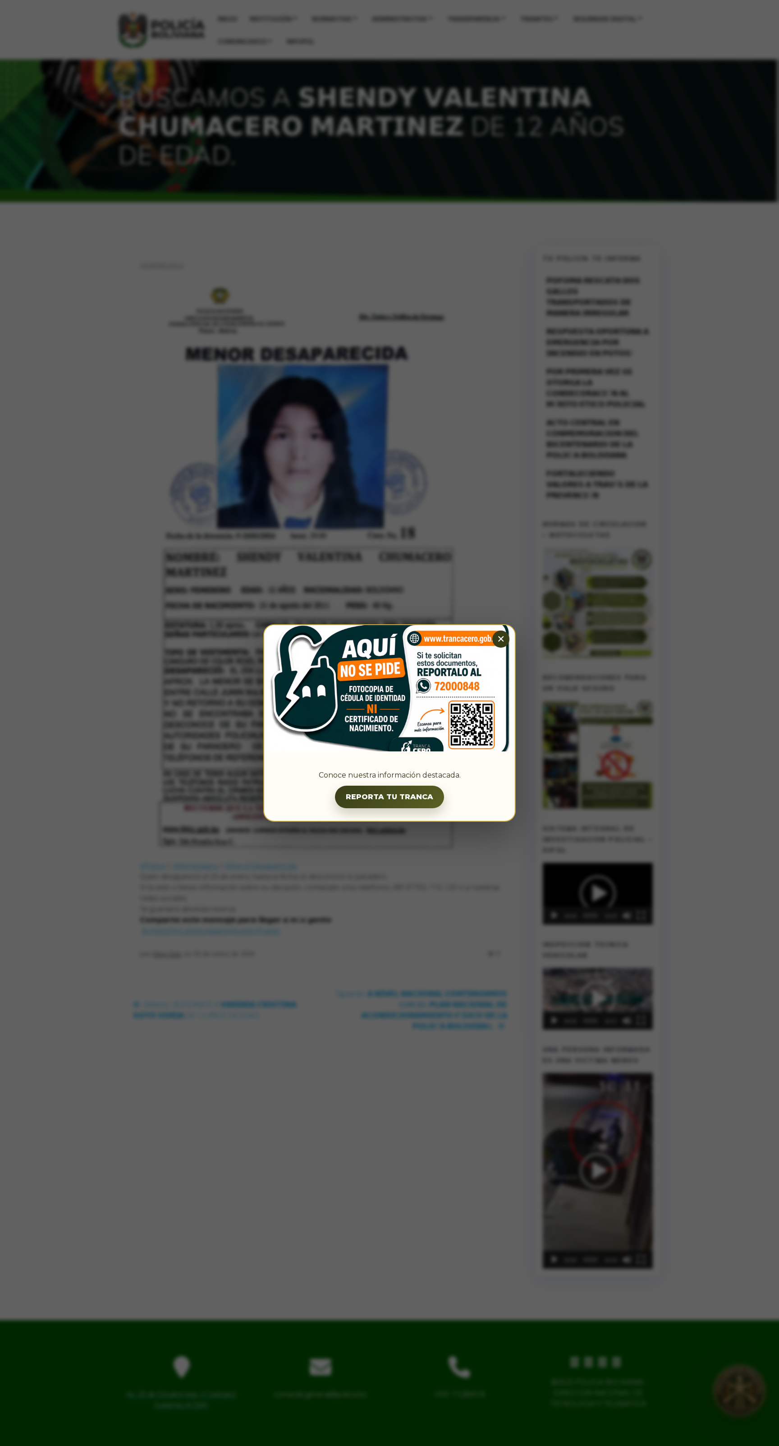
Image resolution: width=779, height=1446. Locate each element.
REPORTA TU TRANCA (389, 796)
